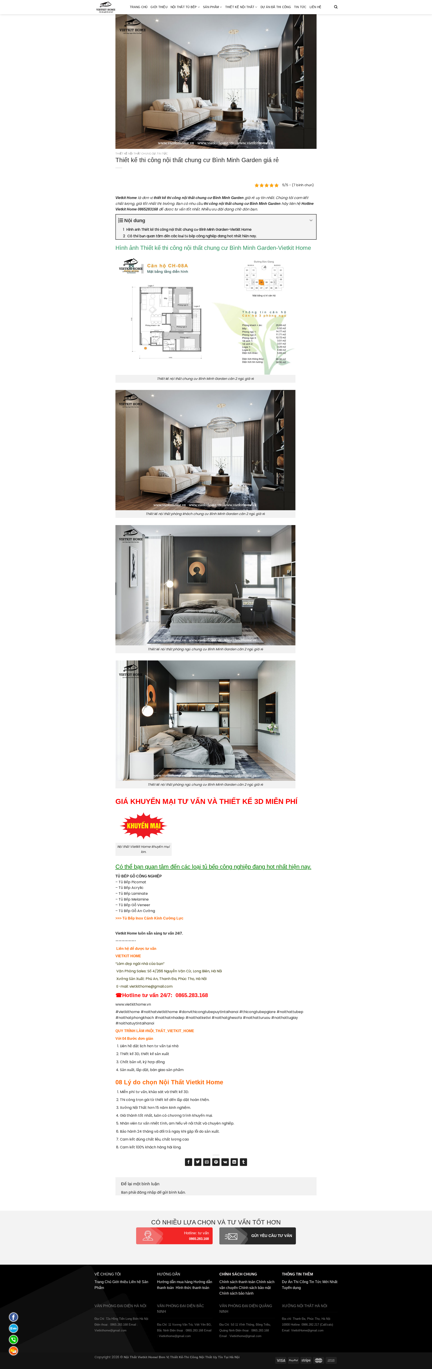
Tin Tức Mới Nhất (323, 1282)
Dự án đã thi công (276, 7)
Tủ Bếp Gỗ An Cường (137, 910)
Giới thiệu (159, 7)
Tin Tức (300, 7)
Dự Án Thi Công (295, 1282)
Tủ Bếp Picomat (132, 882)
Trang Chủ (138, 7)
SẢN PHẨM (211, 7)
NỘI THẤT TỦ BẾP (184, 7)
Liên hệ (316, 7)
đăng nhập (146, 1192)
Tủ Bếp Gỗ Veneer (134, 905)
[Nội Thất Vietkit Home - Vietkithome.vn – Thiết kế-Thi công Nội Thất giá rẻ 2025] (108, 7)
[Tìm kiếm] (336, 7)
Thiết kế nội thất (239, 7)
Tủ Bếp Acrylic (131, 887)
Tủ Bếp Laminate (133, 893)
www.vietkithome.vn (133, 1004)
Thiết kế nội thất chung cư (135, 153)
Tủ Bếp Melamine (134, 899)
